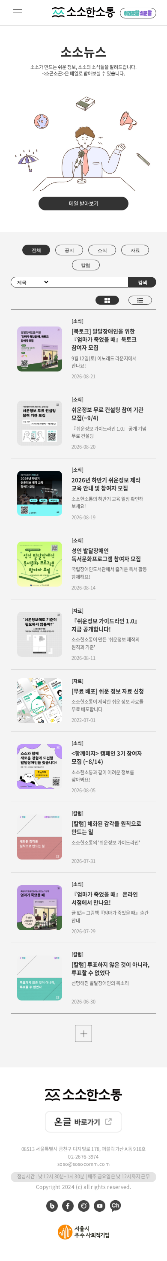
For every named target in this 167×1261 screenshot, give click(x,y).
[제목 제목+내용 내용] (30, 281)
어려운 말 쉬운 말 (138, 13)
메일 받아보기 (83, 203)
